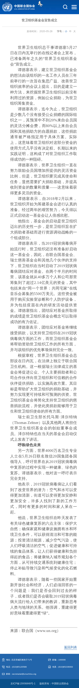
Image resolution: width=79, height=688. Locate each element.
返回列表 (70, 647)
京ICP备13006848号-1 (23, 683)
